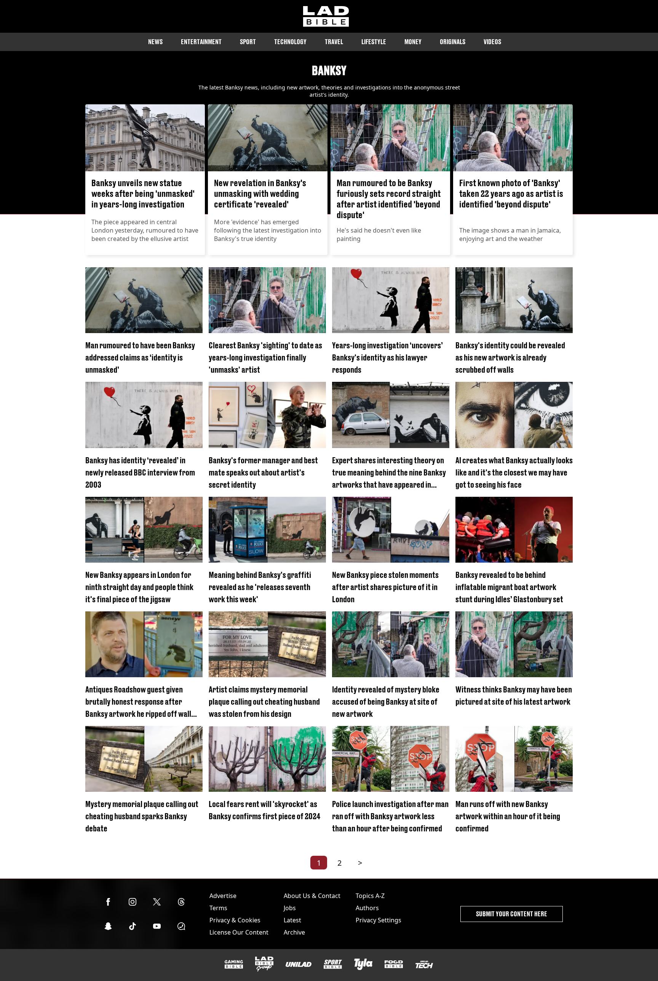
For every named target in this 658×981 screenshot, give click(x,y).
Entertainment (201, 42)
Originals (452, 42)
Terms (218, 908)
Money (413, 42)
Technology (290, 42)
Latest (292, 920)
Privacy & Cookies (234, 920)
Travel (334, 42)
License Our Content (238, 932)
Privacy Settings (378, 920)
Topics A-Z (370, 896)
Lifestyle (373, 42)
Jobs (290, 908)
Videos (492, 42)
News (155, 42)
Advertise (222, 896)
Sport (248, 42)
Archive (294, 932)
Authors (367, 908)
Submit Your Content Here (511, 914)
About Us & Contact (312, 896)
